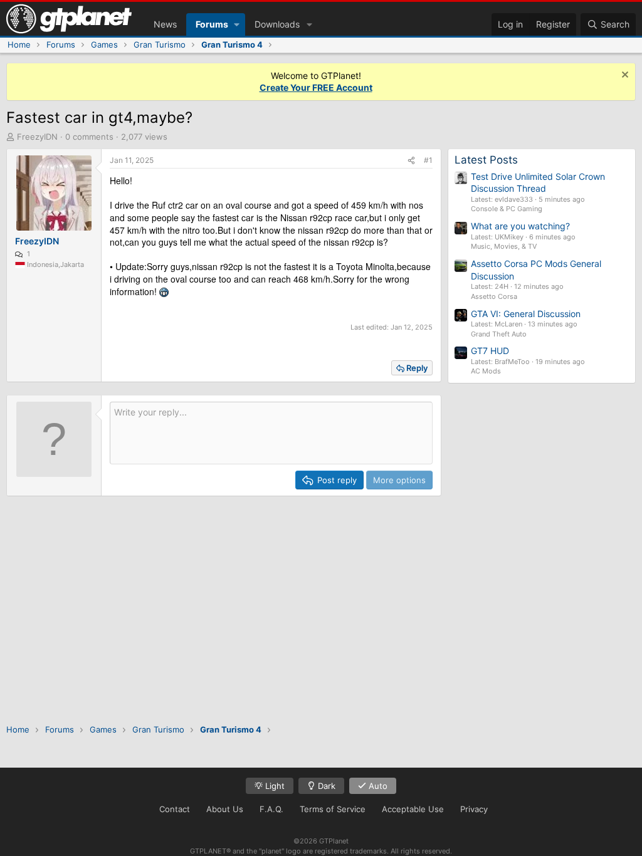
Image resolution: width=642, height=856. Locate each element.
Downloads (277, 24)
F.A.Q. (271, 809)
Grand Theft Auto (499, 334)
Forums (212, 24)
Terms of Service (333, 809)
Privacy (474, 809)
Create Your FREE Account (316, 87)
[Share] (411, 161)
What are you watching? (520, 226)
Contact (174, 809)
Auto (376, 786)
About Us (224, 809)
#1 (428, 160)
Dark (325, 786)
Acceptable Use (413, 809)
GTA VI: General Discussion (526, 313)
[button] (236, 24)
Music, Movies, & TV (504, 246)
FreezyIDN (37, 137)
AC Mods (486, 371)
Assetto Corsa (494, 296)
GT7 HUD (490, 350)
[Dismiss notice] (623, 76)
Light (274, 786)
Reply (417, 368)
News (165, 24)
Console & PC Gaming (506, 208)
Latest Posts (486, 160)
